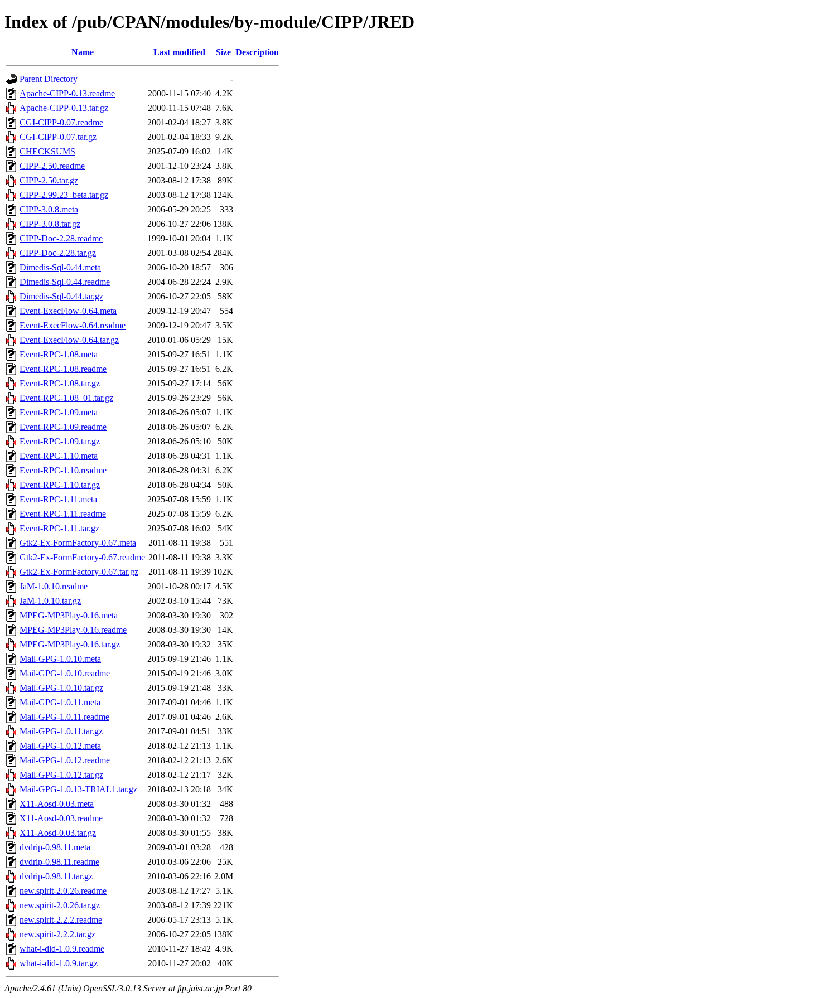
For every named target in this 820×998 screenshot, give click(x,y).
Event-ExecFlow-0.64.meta (68, 311)
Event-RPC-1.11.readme (63, 514)
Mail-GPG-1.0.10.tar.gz (61, 687)
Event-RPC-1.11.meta (58, 499)
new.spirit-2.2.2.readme (61, 919)
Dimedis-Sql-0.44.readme (65, 282)
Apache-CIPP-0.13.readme (67, 93)
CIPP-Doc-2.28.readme (61, 238)
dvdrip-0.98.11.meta (55, 847)
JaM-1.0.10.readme (54, 586)
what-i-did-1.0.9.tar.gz (59, 963)
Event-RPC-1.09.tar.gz (60, 441)
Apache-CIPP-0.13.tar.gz (64, 108)
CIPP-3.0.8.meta (49, 209)
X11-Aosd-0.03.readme (61, 818)
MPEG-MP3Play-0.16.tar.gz (70, 644)
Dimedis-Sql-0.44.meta (60, 267)
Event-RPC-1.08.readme (63, 369)
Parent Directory (49, 79)
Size (223, 52)
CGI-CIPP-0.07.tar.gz (58, 137)
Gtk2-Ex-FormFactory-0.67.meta (78, 543)
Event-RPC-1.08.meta (59, 354)
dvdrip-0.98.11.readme (59, 861)
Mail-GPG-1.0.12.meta (60, 745)
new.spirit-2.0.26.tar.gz (60, 905)
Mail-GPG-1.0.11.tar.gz (61, 731)
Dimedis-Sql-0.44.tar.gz (61, 296)
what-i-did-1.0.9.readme (62, 948)
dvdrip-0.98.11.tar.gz (56, 876)
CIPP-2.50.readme (52, 166)
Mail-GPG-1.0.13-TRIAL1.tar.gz (78, 789)
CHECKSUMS (47, 151)
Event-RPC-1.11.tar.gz (59, 528)
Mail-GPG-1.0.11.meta (60, 702)
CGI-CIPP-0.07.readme (61, 122)
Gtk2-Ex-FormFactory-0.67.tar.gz (79, 571)
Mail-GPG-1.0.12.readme (65, 760)
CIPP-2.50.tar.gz (49, 180)
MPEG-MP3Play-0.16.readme (73, 629)
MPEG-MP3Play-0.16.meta (69, 615)
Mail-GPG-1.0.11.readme (64, 716)
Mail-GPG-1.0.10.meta (60, 658)
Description (257, 52)
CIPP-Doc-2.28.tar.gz (58, 253)
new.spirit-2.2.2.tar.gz (57, 934)
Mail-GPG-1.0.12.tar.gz (61, 774)
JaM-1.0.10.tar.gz (50, 600)
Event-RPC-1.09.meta (59, 412)
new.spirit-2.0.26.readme (63, 890)
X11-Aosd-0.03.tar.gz (58, 832)
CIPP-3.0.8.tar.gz (50, 224)
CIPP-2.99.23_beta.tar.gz (64, 195)
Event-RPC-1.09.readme (63, 427)
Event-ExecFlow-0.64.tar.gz (69, 340)
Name (82, 52)
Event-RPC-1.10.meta (59, 456)
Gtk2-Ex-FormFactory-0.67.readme (82, 557)
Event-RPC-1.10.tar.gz (60, 485)
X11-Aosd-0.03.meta (57, 803)
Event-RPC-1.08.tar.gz (60, 383)
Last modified (179, 52)
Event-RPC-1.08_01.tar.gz (66, 398)
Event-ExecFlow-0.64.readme (73, 325)
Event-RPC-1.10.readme (63, 470)
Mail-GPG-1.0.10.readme (65, 673)
